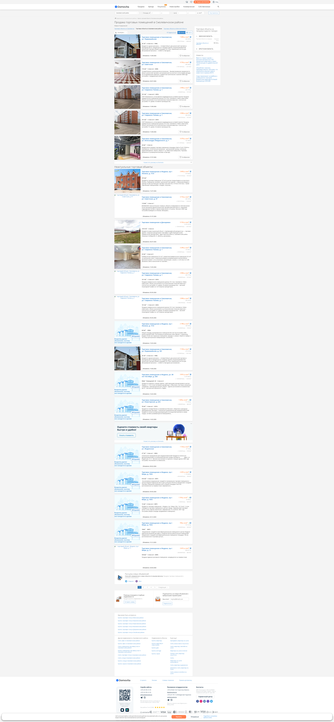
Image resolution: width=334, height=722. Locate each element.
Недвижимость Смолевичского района (126, 18)
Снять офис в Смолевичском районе (129, 640)
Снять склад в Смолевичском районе (129, 658)
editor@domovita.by (146, 695)
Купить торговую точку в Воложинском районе (132, 626)
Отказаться (195, 717)
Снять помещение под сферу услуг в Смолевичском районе (129, 647)
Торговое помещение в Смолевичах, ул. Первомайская (157, 38)
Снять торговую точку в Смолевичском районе (132, 655)
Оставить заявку (130, 602)
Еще (214, 13)
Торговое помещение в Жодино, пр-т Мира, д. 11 (157, 549)
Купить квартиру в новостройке (157, 644)
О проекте (143, 680)
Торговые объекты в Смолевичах (124, 28)
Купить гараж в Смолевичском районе (129, 664)
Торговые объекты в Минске (202, 43)
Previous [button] (116, 46)
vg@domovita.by (172, 697)
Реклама (154, 680)
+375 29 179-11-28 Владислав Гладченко (179, 695)
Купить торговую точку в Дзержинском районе (132, 629)
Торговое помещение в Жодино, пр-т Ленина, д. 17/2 (157, 325)
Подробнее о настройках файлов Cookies (210, 716)
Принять (179, 717)
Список (182, 32)
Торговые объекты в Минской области (175, 28)
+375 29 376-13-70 (145, 690)
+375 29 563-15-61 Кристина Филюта (178, 690)
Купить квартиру (157, 640)
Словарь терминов (168, 680)
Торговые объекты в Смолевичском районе (149, 28)
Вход (216, 2)
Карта (190, 32)
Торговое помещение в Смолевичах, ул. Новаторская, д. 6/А (157, 401)
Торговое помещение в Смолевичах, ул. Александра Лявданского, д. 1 (157, 139)
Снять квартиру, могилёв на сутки (178, 647)
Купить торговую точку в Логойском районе (131, 632)
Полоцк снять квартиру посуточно (177, 654)
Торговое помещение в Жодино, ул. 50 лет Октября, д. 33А (157, 375)
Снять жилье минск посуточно (179, 643)
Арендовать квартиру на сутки (179, 640)
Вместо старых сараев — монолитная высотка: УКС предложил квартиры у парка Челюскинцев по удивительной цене (207, 61)
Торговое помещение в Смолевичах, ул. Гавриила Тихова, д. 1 (157, 89)
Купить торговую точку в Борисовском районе (132, 623)
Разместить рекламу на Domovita (153, 162)
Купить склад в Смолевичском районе (129, 661)
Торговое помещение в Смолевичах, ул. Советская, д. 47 (157, 198)
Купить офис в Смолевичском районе (129, 643)
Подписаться (167, 603)
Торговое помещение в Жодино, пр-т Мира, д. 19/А (157, 473)
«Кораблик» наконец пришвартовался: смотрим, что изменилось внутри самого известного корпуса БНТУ (207, 70)
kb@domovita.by (172, 692)
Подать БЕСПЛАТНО (203, 2)
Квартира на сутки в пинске (178, 651)
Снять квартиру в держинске (179, 665)
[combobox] (127, 12)
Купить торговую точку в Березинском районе (132, 621)
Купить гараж (156, 654)
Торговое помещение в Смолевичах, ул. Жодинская (157, 448)
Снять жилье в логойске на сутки (178, 672)
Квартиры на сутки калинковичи (176, 661)
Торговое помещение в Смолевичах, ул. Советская (157, 63)
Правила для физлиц (185, 680)
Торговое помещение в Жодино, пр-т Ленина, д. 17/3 (157, 172)
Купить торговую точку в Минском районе (131, 618)
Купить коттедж (156, 651)
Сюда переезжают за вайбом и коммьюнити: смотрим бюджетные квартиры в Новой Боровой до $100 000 (206, 78)
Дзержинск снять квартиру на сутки (179, 668)
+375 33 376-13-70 (145, 692)
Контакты (199, 687)
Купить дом (155, 648)
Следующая (162, 587)
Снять (172, 658)
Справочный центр (205, 697)
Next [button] (138, 46)
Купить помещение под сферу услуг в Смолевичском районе (129, 651)
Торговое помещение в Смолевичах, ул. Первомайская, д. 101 (157, 350)
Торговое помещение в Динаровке (156, 222)
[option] (127, 46)
